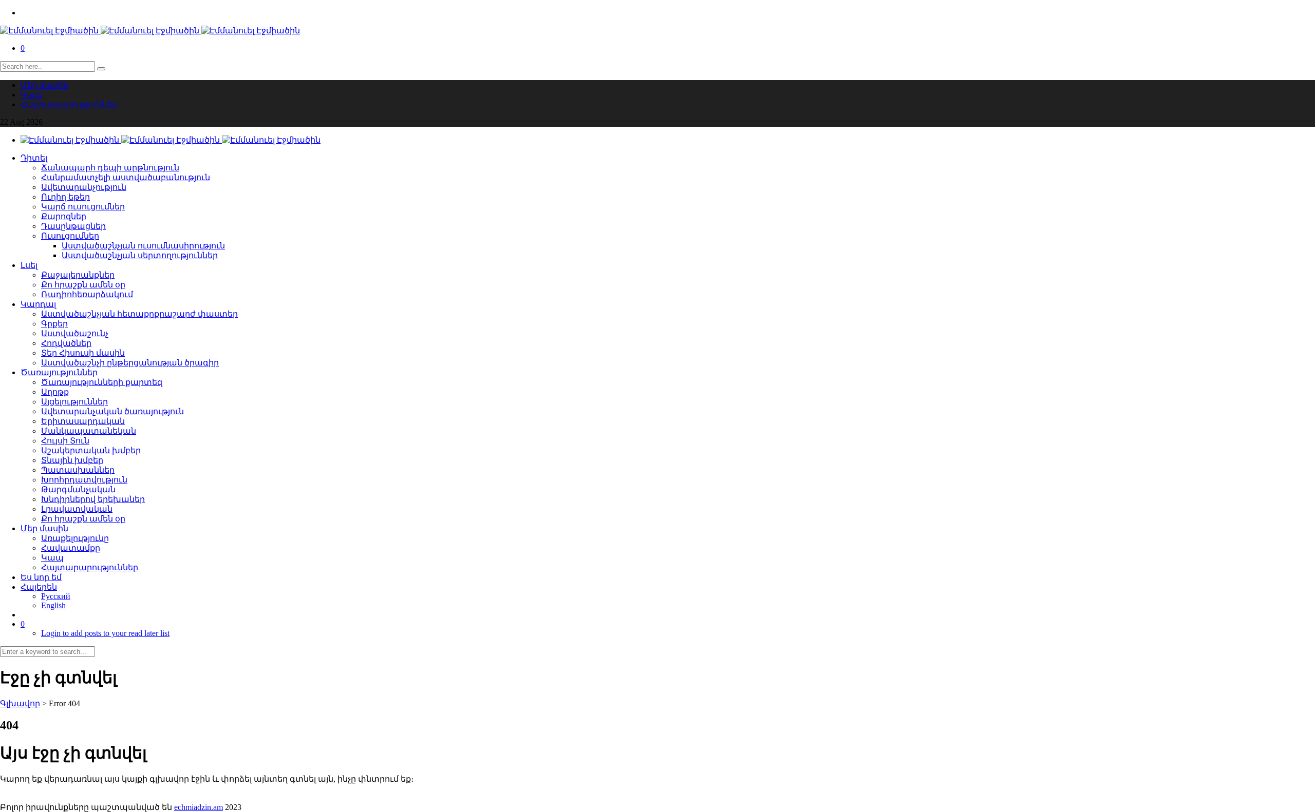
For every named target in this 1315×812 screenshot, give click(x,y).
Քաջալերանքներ (78, 274)
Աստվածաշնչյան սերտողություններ (140, 255)
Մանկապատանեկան (88, 431)
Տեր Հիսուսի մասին (83, 353)
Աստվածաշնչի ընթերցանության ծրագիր (130, 362)
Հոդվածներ (66, 343)
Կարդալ (38, 304)
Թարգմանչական (78, 489)
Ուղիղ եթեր (65, 196)
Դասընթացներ (73, 226)
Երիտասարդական (83, 421)
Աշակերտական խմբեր (91, 450)
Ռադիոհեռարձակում (87, 294)
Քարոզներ (63, 216)
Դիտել (34, 157)
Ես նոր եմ (41, 577)
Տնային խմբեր (72, 460)
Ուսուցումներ (70, 235)
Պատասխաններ (78, 470)
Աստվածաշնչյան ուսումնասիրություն (143, 245)
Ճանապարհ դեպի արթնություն (110, 167)
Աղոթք (55, 392)
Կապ (32, 94)
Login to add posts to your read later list (105, 633)
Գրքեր (54, 323)
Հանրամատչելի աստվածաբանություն (125, 177)
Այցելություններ (74, 401)
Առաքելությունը (75, 538)
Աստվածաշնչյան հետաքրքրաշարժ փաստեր (139, 314)
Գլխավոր (20, 703)
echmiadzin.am (198, 807)
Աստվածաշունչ (74, 333)
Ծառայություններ (59, 372)
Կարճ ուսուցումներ (83, 206)
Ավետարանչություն (83, 187)
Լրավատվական (76, 509)
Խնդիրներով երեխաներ (93, 499)
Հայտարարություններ (69, 104)
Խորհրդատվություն (84, 479)
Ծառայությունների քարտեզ (101, 382)
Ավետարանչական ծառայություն (112, 411)
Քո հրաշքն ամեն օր (83, 284)
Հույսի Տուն (65, 440)
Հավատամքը (70, 548)
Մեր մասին (44, 85)
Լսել (29, 265)
